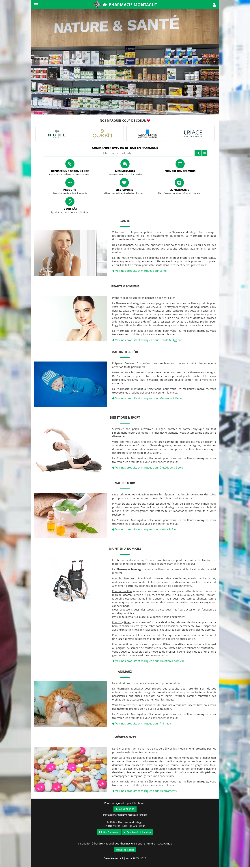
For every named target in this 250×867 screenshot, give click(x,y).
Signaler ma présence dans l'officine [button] (70, 212)
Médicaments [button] (125, 737)
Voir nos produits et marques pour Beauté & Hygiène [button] (148, 340)
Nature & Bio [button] (125, 483)
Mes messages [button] (125, 171)
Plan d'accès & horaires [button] (138, 832)
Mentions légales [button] (125, 849)
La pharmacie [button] (179, 190)
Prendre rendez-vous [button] (180, 171)
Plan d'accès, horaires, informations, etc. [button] (179, 193)
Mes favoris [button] (124, 190)
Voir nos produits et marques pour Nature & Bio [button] (145, 529)
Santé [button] (125, 221)
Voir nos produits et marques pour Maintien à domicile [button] (149, 661)
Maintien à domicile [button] (125, 549)
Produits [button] (69, 190)
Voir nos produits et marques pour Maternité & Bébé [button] (148, 398)
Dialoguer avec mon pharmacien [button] (125, 174)
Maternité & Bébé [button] (125, 352)
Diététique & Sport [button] (125, 417)
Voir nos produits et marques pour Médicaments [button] (146, 791)
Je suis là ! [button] (70, 208)
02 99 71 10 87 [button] (126, 809)
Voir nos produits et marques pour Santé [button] (141, 270)
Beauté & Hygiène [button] (125, 286)
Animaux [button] (125, 672)
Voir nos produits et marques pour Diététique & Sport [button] (149, 467)
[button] (214, 4)
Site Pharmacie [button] (110, 832)
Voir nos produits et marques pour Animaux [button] (143, 723)
